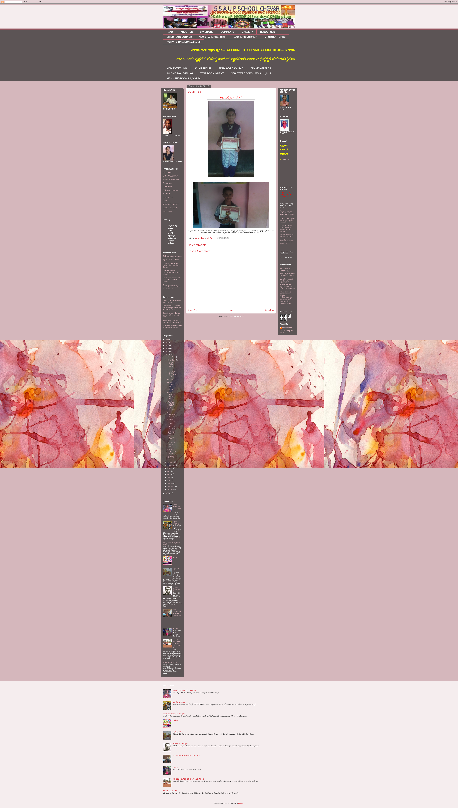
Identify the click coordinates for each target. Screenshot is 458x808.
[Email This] (218, 238)
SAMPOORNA (168, 197)
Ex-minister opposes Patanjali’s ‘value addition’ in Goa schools (172, 287)
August (170, 468)
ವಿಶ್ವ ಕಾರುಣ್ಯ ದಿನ (170, 432)
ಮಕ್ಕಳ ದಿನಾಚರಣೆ (171, 409)
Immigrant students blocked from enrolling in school (171, 272)
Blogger (240, 803)
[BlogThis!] (220, 238)
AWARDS (170, 380)
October (170, 462)
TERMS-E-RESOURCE (231, 68)
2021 (167, 339)
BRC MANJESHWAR (170, 176)
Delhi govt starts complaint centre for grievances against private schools (172, 258)
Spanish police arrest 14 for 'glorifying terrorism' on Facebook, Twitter (172, 307)
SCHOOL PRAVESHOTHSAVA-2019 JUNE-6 (177, 643)
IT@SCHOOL (167, 186)
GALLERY (247, 32)
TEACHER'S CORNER (244, 37)
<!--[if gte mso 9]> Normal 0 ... (171, 365)
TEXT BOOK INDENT (212, 73)
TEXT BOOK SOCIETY (171, 204)
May (169, 477)
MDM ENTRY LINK (177, 68)
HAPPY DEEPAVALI (171, 438)
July (169, 471)
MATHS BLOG (168, 194)
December (171, 357)
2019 (167, 342)
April (169, 480)
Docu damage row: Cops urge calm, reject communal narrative (286, 228)
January (170, 489)
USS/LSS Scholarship (170, 208)
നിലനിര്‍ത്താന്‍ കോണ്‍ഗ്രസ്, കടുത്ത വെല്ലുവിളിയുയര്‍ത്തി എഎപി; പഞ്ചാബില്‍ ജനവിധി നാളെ (286, 297)
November (171, 360)
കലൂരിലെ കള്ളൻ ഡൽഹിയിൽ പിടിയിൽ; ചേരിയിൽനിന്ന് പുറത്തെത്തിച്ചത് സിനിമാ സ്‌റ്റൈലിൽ (287, 283)
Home (170, 32)
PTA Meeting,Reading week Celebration (177, 612)
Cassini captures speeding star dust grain (172, 301)
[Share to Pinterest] (227, 238)
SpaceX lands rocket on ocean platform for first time (171, 315)
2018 (167, 345)
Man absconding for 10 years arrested (287, 235)
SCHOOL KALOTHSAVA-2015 (171, 451)
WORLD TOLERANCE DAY (171, 403)
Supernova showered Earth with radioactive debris (172, 327)
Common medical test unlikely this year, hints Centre (171, 265)
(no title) (175, 557)
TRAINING (170, 390)
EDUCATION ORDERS (171, 179)
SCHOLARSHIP (202, 68)
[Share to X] (223, 238)
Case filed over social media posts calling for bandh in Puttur (287, 220)
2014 (167, 493)
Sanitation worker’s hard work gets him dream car (286, 242)
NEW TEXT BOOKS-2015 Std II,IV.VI (251, 73)
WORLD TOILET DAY (170, 384)
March (169, 483)
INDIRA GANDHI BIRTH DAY (171, 395)
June (169, 474)
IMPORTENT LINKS (275, 37)
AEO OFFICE (168, 172)
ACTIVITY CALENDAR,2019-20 (183, 42)
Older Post (269, 310)
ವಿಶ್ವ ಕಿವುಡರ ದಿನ (177, 732)
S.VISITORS (206, 32)
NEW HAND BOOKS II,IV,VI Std (184, 78)
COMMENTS (227, 32)
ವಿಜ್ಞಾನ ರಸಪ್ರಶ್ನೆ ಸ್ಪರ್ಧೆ (177, 522)
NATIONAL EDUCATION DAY (171, 421)
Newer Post (192, 310)
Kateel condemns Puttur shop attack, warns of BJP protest (287, 213)
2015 (167, 354)
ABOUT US (186, 32)
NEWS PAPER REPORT (212, 37)
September (171, 465)
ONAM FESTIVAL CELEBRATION (177, 507)
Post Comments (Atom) (235, 316)
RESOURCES (267, 32)
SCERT (165, 201)
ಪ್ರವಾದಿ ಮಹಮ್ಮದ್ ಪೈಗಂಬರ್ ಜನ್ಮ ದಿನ (174, 714)
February (170, 486)
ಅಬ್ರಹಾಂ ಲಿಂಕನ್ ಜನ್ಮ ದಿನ (176, 589)
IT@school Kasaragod (170, 190)
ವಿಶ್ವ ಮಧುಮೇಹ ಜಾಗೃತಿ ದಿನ (171, 414)
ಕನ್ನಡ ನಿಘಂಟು (167, 211)
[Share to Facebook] (225, 238)
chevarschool (287, 328)
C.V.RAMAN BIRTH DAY (171, 444)
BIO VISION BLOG (261, 68)
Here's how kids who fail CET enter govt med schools (171, 279)
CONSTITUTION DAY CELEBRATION (171, 374)
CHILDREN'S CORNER (179, 37)
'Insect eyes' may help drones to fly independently (172, 321)
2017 (167, 348)
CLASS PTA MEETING (171, 427)
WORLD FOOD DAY (170, 662)
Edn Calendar (167, 183)
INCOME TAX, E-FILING (180, 73)
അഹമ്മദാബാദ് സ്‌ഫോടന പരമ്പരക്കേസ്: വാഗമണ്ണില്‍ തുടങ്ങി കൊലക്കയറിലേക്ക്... (287, 271)
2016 (167, 351)
